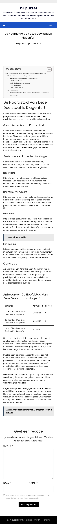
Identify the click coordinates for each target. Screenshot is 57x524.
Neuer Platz (17, 81)
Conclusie (14, 90)
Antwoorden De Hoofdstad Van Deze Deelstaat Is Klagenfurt (29, 94)
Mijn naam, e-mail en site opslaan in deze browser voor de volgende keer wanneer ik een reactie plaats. (27, 496)
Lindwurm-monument (22, 83)
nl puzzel (28, 8)
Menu (51, 25)
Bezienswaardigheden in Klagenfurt (24, 78)
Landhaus (17, 85)
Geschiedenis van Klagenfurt (21, 76)
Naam (7, 483)
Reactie (8, 445)
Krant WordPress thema (39, 520)
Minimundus (18, 88)
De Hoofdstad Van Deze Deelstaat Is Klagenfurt (26, 73)
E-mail (33, 483)
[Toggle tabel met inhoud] (48, 69)
